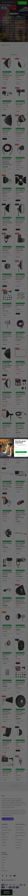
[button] (6, 892)
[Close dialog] (27, 440)
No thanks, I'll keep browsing (21, 454)
